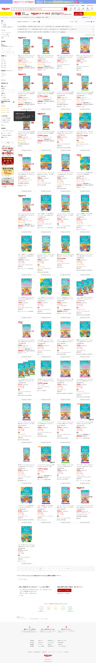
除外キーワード (4, 137)
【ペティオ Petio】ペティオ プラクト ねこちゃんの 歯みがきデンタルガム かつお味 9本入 (65, 466)
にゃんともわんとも (82, 229)
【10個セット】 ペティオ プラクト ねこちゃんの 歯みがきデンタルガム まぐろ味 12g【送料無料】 (46, 381)
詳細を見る (63, 31)
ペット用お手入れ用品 (33, 618)
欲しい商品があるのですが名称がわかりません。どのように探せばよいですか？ (36, 589)
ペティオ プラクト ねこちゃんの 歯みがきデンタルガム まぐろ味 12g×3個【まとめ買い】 (84, 423)
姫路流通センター (23, 480)
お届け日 (3, 93)
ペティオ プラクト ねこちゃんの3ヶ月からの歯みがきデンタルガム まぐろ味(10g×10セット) (26, 174)
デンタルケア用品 (43, 618)
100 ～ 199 (3, 61)
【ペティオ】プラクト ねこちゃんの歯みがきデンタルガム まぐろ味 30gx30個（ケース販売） (85, 133)
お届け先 (3, 88)
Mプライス (60, 68)
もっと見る (21, 595)
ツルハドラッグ (22, 561)
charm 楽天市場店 (42, 185)
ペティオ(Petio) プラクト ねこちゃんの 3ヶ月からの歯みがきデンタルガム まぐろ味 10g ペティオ (26, 299)
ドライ (2, 76)
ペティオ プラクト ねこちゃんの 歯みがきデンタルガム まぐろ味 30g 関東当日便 (46, 174)
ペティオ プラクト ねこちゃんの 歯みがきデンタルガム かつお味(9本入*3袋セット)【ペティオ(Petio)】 (26, 93)
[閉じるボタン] (93, 26)
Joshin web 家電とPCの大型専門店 (85, 270)
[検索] (65, 9)
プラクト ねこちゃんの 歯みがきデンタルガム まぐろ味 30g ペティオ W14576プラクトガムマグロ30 (26, 507)
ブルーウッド (80, 145)
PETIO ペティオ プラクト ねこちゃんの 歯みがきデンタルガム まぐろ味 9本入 (26, 466)
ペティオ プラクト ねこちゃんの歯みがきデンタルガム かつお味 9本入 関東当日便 (65, 215)
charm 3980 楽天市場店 (43, 272)
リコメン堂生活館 (42, 390)
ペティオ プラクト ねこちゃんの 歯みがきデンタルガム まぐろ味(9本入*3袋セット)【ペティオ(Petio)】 (65, 93)
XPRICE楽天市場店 (62, 188)
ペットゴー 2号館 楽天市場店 (45, 479)
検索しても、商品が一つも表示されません (28, 593)
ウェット (3, 73)
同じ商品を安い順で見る (27, 109)
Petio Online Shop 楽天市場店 (64, 147)
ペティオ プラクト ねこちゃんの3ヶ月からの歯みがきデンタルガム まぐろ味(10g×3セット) (26, 215)
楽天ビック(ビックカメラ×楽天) (64, 313)
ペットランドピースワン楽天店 (84, 480)
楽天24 (20, 106)
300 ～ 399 (3, 65)
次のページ (69, 568)
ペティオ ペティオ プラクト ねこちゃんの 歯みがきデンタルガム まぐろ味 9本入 (65, 174)
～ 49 (2, 58)
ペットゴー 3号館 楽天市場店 (84, 438)
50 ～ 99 (3, 60)
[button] (90, 5)
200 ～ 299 (3, 63)
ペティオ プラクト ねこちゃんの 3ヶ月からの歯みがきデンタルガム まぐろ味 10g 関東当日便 (66, 341)
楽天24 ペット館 (42, 103)
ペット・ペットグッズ (22, 618)
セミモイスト (4, 74)
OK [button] (32, 116)
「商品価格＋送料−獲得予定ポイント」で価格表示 (26, 21)
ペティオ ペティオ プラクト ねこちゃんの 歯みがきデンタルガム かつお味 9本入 (46, 423)
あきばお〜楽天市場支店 (63, 479)
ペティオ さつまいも (22, 579)
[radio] (1, 24)
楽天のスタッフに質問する (64, 590)
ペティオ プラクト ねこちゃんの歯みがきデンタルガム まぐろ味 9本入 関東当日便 (26, 423)
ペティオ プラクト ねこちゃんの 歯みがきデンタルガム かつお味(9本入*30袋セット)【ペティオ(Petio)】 (46, 93)
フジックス (41, 354)
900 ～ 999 (3, 67)
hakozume (60, 267)
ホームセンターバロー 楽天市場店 (46, 227)
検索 (8, 52)
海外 (5, 86)
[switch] (13, 102)
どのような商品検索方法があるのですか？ (28, 591)
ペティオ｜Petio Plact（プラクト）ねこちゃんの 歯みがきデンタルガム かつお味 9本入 (65, 299)
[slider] (1, 46)
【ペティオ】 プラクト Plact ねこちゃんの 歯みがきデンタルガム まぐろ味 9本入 (85, 466)
